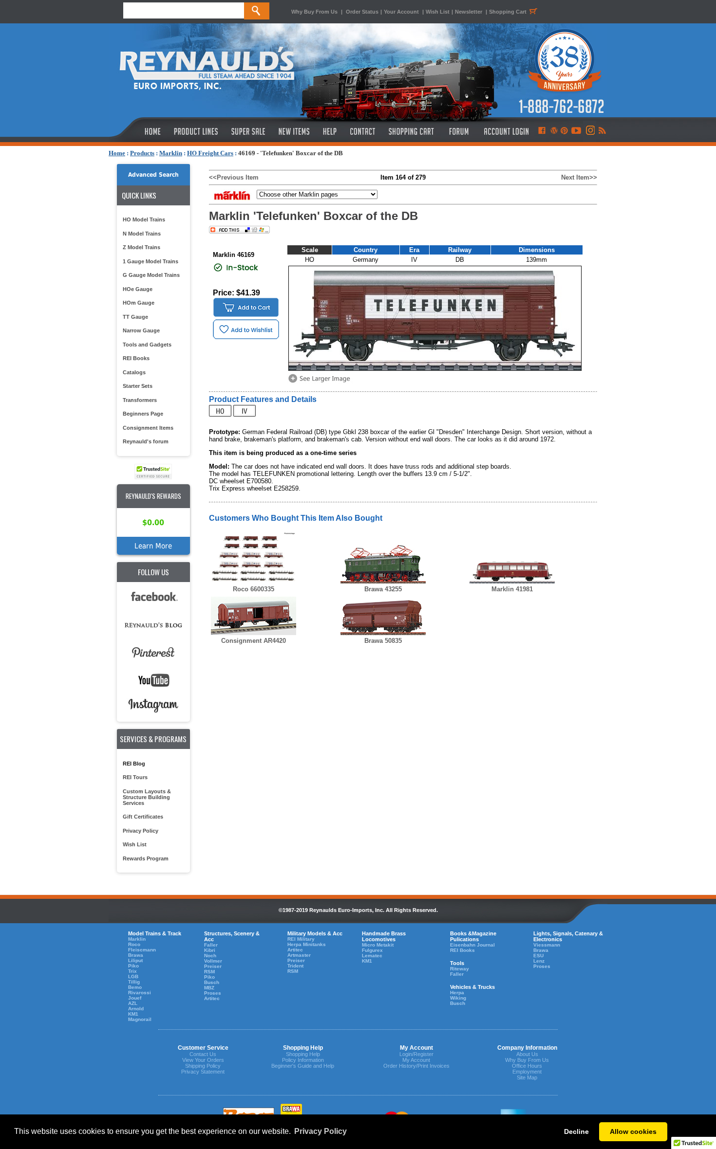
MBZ (209, 987)
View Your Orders (203, 1060)
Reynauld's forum (146, 441)
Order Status (362, 12)
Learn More (153, 546)
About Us (527, 1054)
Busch (211, 982)
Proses (212, 993)
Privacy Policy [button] (320, 1131)
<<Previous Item (234, 177)
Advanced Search (153, 174)
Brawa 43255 (383, 589)
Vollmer (213, 961)
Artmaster (299, 955)
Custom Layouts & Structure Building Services (147, 797)
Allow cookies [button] (633, 1131)
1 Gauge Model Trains (150, 261)
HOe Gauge (137, 289)
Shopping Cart (508, 12)
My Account (416, 1060)
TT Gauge (135, 317)
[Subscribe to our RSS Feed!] (601, 131)
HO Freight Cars (210, 153)
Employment (527, 1072)
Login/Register (416, 1054)
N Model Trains (142, 234)
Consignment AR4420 (253, 640)
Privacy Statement (203, 1072)
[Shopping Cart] (411, 131)
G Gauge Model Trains (151, 275)
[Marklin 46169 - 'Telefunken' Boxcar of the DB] (321, 381)
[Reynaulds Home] (138, 131)
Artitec (212, 998)
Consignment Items (148, 428)
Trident (295, 965)
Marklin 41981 (512, 589)
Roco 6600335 (253, 589)
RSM (209, 971)
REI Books (136, 358)
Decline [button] (576, 1131)
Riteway (459, 968)
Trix (132, 971)
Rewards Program (146, 858)
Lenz (539, 961)
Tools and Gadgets (147, 344)
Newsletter (468, 12)
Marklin (170, 153)
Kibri (209, 950)
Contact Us (202, 1054)
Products (142, 153)
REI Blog (134, 763)
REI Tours (135, 777)
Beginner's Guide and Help (302, 1066)
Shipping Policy (203, 1066)
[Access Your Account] (505, 131)
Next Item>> (579, 177)
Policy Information (303, 1060)
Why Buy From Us (314, 12)
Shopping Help (303, 1054)
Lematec (372, 955)
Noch (210, 955)
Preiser (213, 966)
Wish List (438, 12)
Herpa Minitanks (306, 944)
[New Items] (294, 131)
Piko (133, 965)
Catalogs (134, 372)
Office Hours (527, 1066)
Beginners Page (143, 414)
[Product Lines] (197, 131)
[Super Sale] (248, 131)
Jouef (134, 998)
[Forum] (458, 131)
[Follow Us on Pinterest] (564, 131)
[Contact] (363, 131)
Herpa (457, 992)
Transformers (140, 400)
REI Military (301, 939)
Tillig (134, 982)
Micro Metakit (378, 945)
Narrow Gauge (141, 330)
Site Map (527, 1077)
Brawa (135, 955)
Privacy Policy (140, 831)
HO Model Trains (144, 219)
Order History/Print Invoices (416, 1066)
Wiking (458, 998)
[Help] (331, 131)
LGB (133, 976)
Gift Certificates (143, 817)
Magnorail (139, 1019)
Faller (211, 945)
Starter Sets (137, 386)
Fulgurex (372, 950)
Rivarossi (139, 992)
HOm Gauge (138, 303)
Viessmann (546, 945)
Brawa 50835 (383, 640)
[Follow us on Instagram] (589, 131)
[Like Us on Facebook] (541, 131)
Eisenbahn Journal (472, 945)
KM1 (133, 1014)
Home (117, 153)
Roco (134, 944)
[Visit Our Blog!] (554, 131)
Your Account (402, 12)
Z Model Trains (141, 247)
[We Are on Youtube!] (576, 131)
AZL (132, 1003)
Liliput (135, 960)
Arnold (136, 1008)
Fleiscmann (142, 949)
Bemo (135, 987)
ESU (538, 955)
